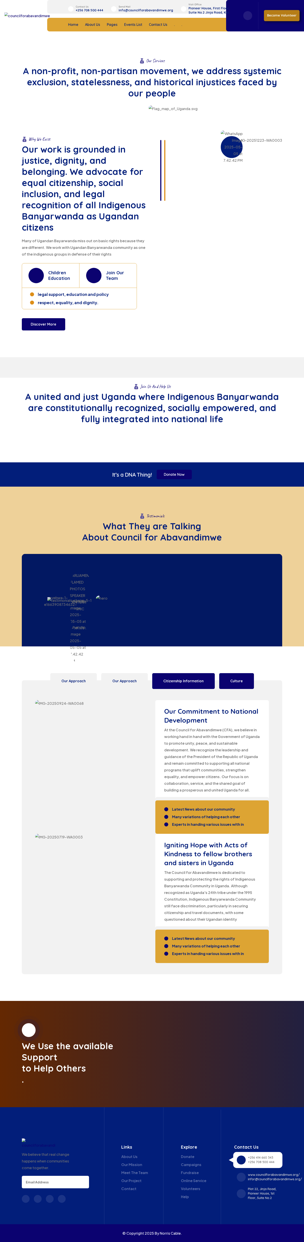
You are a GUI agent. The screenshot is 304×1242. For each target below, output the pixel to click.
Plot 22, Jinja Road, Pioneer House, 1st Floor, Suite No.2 (262, 1193)
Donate (187, 1156)
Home (73, 24)
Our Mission (131, 1164)
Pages (112, 24)
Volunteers (190, 1188)
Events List (133, 24)
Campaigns (191, 1164)
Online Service (193, 1180)
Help (185, 1196)
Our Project (131, 1180)
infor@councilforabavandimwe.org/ (275, 1179)
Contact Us (158, 24)
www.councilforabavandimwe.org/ (274, 1175)
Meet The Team (134, 1172)
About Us (92, 24)
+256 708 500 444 (89, 10)
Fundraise (190, 1172)
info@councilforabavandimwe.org (146, 10)
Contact (128, 1188)
